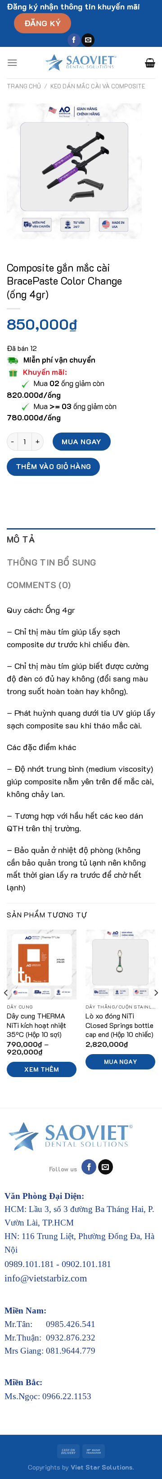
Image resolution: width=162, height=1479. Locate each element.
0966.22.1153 (66, 1396)
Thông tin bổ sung (51, 562)
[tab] (81, 539)
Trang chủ (24, 86)
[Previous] (6, 1011)
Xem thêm (41, 1069)
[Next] (155, 1011)
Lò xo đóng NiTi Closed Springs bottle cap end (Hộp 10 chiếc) (119, 1025)
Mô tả (21, 539)
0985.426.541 (70, 1324)
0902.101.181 (86, 1264)
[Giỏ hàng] (150, 63)
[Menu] (12, 62)
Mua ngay (82, 441)
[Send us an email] (87, 40)
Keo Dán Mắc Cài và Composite (97, 86)
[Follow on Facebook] (74, 40)
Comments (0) (39, 584)
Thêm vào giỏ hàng (53, 466)
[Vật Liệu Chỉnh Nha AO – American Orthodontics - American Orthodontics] (81, 62)
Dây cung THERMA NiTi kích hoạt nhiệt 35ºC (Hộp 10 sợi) (36, 1025)
